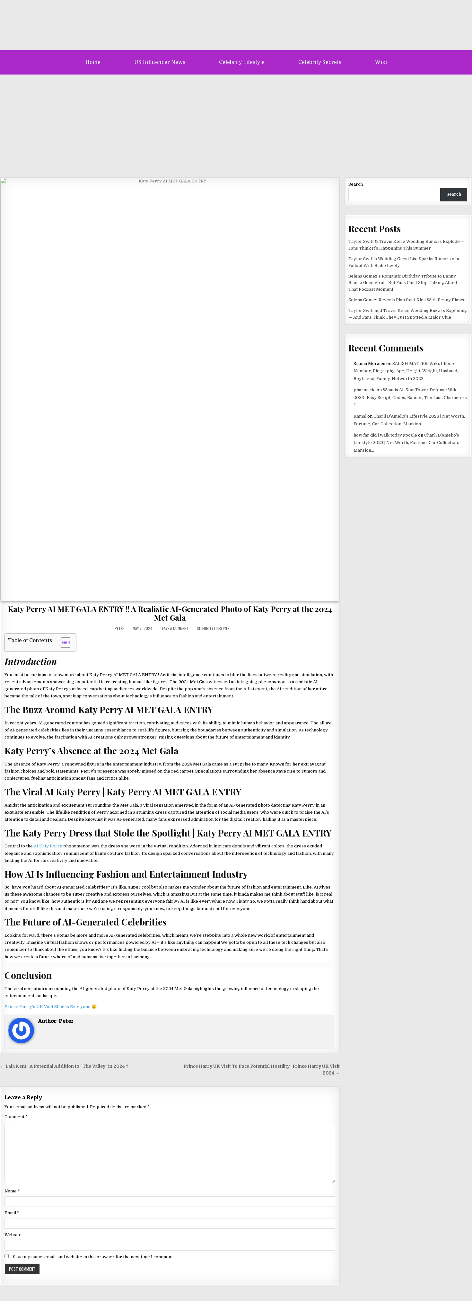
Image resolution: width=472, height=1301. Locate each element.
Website (13, 1234)
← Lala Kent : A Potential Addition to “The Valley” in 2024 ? (64, 1066)
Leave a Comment (175, 628)
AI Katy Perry (48, 846)
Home (93, 62)
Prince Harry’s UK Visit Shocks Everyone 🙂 (50, 1006)
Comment (16, 1116)
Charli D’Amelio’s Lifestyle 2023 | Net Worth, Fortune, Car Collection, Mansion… (406, 443)
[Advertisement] (236, 123)
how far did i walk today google (385, 435)
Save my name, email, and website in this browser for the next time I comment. (93, 1256)
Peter (120, 628)
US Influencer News (159, 62)
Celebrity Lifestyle (242, 62)
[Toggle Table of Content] (62, 642)
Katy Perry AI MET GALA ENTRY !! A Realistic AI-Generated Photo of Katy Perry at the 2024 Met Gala (170, 613)
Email (11, 1212)
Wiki (381, 62)
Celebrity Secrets (319, 62)
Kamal (360, 416)
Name (12, 1191)
